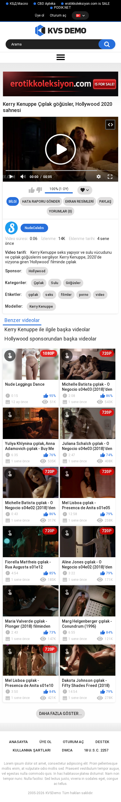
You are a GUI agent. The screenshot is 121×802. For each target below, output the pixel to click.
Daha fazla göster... (60, 713)
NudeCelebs (34, 228)
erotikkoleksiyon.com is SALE (87, 4)
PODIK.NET (62, 8)
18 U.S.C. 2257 (96, 750)
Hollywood (37, 271)
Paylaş (105, 202)
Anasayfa (18, 742)
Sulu (54, 283)
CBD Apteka (46, 4)
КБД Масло (19, 4)
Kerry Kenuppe (41, 307)
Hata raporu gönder (41, 202)
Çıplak (39, 283)
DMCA (67, 750)
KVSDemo (53, 793)
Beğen (32, 190)
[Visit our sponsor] (60, 84)
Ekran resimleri (79, 202)
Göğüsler (73, 283)
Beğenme (39, 190)
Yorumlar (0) (60, 211)
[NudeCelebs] (11, 227)
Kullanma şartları (32, 750)
